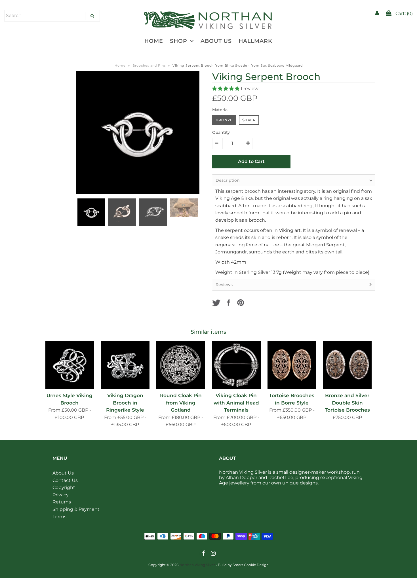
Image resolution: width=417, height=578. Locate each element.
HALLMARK (255, 41)
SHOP (178, 41)
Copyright (63, 487)
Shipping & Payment (76, 509)
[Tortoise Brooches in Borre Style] (292, 365)
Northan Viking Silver (197, 565)
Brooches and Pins (149, 65)
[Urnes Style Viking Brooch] (69, 365)
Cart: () (403, 13)
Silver (249, 120)
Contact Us (65, 480)
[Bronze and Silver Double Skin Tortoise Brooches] (347, 365)
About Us (63, 473)
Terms (59, 516)
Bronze (224, 120)
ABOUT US (216, 41)
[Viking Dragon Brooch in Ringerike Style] (125, 365)
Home (120, 65)
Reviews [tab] (224, 284)
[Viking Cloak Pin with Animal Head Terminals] (236, 365)
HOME (153, 41)
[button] (226, 88)
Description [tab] (228, 180)
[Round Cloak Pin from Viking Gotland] (180, 365)
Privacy (60, 494)
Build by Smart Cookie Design (243, 565)
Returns (61, 502)
